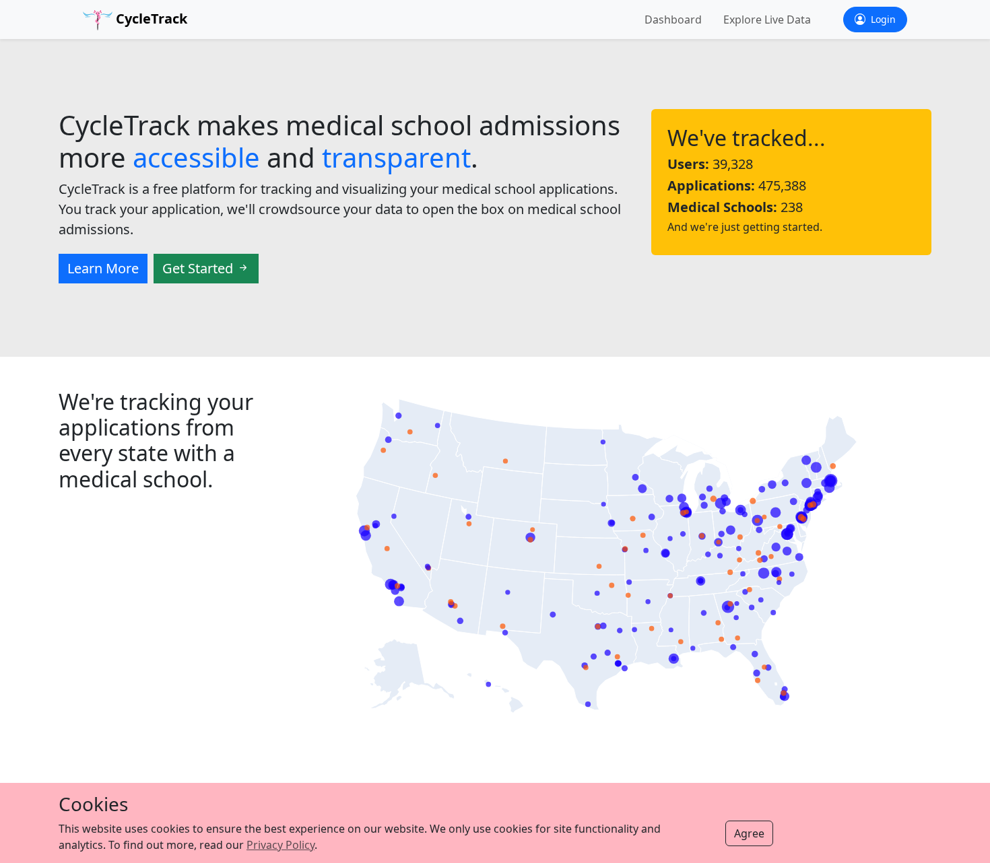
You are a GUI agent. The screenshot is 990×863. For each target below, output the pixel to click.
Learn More (103, 268)
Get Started (199, 268)
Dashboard (673, 19)
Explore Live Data (767, 19)
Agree (749, 833)
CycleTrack (149, 18)
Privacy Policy (280, 844)
